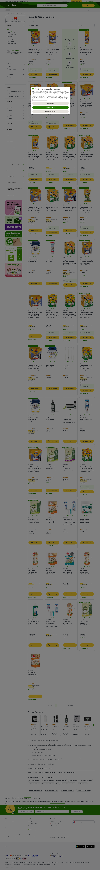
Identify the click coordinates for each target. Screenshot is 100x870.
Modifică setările (50, 103)
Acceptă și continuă (50, 107)
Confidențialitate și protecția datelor (40, 99)
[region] (50, 100)
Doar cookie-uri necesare (50, 111)
